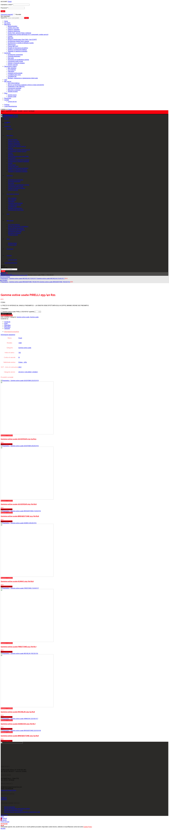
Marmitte (10, 38)
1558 (20, 343)
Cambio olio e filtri (13, 28)
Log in (2, 11)
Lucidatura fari (12, 76)
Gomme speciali (13, 65)
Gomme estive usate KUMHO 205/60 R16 (17, 581)
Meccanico (7, 24)
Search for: (4, 18)
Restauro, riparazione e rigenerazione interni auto (23, 78)
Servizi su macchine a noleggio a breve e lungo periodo (26, 85)
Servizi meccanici (9, 807)
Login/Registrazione (10, 106)
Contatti (6, 100)
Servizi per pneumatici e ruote (13, 810)
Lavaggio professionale (15, 73)
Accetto (3, 828)
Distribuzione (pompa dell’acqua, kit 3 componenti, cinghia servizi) (28, 34)
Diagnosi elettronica (14, 31)
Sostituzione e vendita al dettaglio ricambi (21, 43)
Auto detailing (12, 68)
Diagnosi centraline (14, 29)
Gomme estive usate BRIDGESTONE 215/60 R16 (20, 516)
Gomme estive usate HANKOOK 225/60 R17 (18, 724)
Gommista (7, 53)
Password (4, 8)
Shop (5, 93)
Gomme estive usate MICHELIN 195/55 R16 (18, 712)
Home (6, 21)
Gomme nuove (12, 95)
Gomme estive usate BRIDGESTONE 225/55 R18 (20, 736)
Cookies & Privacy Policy (8, 790)
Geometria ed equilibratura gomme (18, 60)
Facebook (4, 798)
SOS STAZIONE (14, 83)
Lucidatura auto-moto (14, 75)
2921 (20, 367)
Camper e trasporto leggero (16, 63)
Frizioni (10, 36)
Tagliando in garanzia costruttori (17, 51)
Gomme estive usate (21, 275)
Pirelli (20, 338)
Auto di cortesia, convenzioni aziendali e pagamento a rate (22, 812)
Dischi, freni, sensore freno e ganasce (19, 33)
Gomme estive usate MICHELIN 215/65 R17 (51, 278)
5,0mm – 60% (22, 362)
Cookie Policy (87, 827)
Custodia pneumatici (14, 56)
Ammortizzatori (12, 26)
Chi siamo (7, 23)
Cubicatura (11, 71)
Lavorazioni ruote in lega (15, 61)
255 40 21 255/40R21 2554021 (28, 372)
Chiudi (10, 1)
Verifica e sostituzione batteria (17, 49)
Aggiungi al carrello (6, 313)
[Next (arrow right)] (3, 825)
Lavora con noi (12, 101)
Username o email (7, 4)
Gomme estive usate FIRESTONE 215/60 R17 (18, 647)
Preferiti (6, 104)
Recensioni (7, 98)
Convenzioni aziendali (14, 88)
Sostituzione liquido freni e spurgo (18, 41)
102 (19, 352)
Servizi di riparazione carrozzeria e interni (17, 808)
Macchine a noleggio (14, 90)
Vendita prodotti (13, 91)
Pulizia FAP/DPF (13, 46)
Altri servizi (7, 81)
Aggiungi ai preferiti (7, 315)
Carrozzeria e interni (10, 66)
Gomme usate (12, 96)
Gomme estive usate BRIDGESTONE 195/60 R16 (55, 282)
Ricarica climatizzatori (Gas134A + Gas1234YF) (22, 39)
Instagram (4, 799)
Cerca (26, 18)
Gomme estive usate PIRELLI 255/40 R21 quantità (18, 312)
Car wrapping (12, 70)
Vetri (5, 80)
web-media (4, 815)
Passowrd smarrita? (7, 14)
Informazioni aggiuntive (11, 331)
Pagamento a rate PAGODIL (16, 86)
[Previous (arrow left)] (1, 825)
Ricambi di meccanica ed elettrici (18, 48)
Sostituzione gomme (15, 54)
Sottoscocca (11, 44)
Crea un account (17, 16)
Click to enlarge (5, 290)
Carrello (6, 119)
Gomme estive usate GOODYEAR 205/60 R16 (19, 504)
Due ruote (11, 58)
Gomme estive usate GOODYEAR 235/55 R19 (18, 439)
